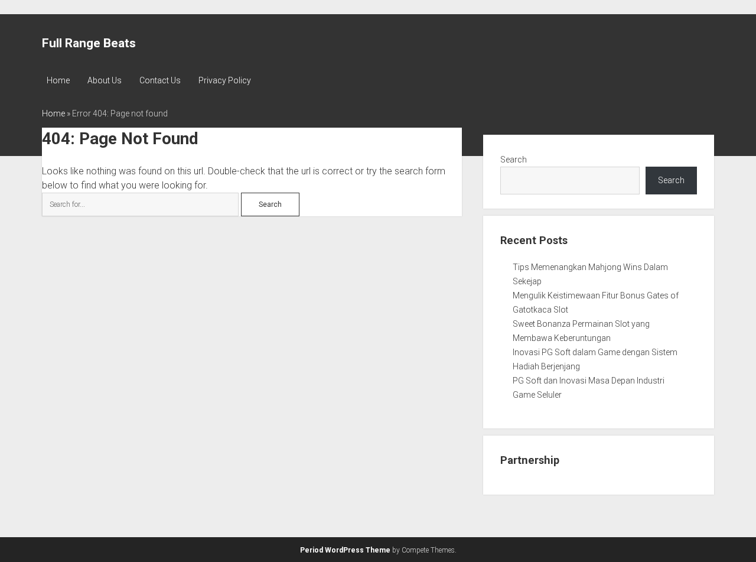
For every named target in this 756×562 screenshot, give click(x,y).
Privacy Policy (224, 80)
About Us (104, 80)
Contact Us (160, 80)
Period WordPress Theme (345, 550)
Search (513, 159)
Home (58, 80)
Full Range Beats (89, 43)
